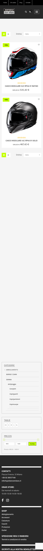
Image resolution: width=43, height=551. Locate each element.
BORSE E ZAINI (11, 374)
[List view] (8, 34)
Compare (27, 75)
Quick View (15, 75)
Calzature (6, 521)
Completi (13, 389)
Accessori (6, 517)
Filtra (32, 444)
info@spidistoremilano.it (11, 481)
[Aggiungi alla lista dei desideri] (39, 45)
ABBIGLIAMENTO (12, 370)
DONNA (9, 379)
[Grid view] (4, 34)
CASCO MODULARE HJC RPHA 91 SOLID (21, 141)
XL (17, 425)
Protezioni (6, 527)
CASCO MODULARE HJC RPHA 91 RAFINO (21, 86)
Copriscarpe (14, 404)
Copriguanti (14, 394)
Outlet (4, 530)
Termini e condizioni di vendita (14, 539)
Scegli (21, 76)
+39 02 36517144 (8, 478)
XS (6, 425)
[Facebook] (3, 501)
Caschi (4, 524)
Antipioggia (12, 384)
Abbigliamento (8, 514)
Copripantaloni (15, 399)
